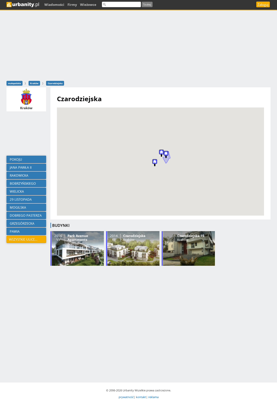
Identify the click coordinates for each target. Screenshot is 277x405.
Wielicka (16, 191)
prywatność (126, 397)
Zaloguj (263, 4)
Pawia (14, 231)
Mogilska (17, 207)
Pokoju (15, 159)
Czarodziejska (55, 83)
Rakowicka (18, 175)
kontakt (141, 397)
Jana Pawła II (20, 167)
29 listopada (20, 199)
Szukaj (147, 4)
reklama (153, 397)
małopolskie (14, 83)
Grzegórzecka (21, 223)
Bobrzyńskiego (22, 183)
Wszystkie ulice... (23, 239)
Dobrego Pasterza (25, 215)
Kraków (34, 83)
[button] (166, 154)
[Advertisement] (138, 45)
